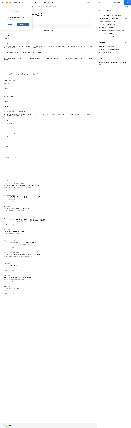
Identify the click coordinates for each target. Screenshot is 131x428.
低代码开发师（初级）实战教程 (106, 46)
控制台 (118, 2)
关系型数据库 (13, 241)
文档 (112, 2)
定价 (33, 2)
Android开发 (18, 218)
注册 (122, 2)
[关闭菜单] (2, 2)
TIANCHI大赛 (48, 6)
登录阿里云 (22, 24)
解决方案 (24, 2)
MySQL (19, 241)
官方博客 (38, 6)
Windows (19, 195)
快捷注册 (10, 24)
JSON (8, 183)
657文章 (22, 425)
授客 (9, 425)
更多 (126, 42)
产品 (20, 2)
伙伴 (41, 2)
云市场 (37, 2)
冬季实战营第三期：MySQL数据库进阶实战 (109, 49)
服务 (45, 2)
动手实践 (32, 6)
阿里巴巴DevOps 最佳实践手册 (106, 52)
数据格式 (18, 252)
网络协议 (9, 195)
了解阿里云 (50, 2)
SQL (8, 241)
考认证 (42, 6)
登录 (128, 2)
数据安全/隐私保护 (20, 183)
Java (12, 157)
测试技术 (17, 157)
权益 (29, 2)
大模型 (15, 2)
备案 (115, 2)
